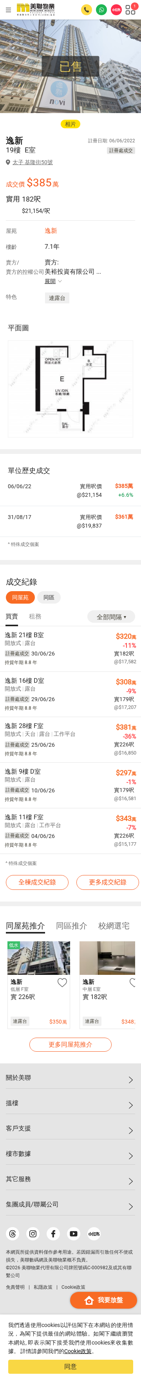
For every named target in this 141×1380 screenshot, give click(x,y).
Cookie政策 (78, 1351)
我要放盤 (110, 1300)
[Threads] (12, 1233)
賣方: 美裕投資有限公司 (73, 271)
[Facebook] (53, 1233)
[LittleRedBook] (94, 1233)
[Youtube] (73, 1233)
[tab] (11, 617)
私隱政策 (43, 1287)
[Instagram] (33, 1233)
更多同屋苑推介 (70, 1044)
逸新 (51, 230)
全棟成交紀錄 (37, 882)
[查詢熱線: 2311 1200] (86, 9)
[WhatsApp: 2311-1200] (101, 9)
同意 (70, 1366)
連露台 (57, 298)
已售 (71, 66)
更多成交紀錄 (108, 882)
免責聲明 (15, 1287)
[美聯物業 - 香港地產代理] (35, 10)
